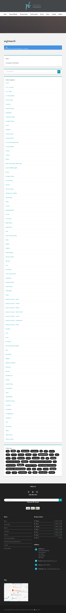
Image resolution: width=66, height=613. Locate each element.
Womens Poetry (10, 439)
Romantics (8, 367)
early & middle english (11, 168)
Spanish (8, 472)
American (8, 104)
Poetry (7, 295)
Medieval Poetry (10, 282)
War (7, 422)
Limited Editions (9, 252)
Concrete (21, 455)
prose (7, 337)
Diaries (7, 159)
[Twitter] (32, 492)
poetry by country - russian (12, 316)
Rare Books (8, 354)
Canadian (14, 454)
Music (55, 461)
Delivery (6, 534)
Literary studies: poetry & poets (13, 461)
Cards (7, 125)
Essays (7, 172)
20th (13, 451)
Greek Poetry (9, 197)
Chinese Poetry (9, 134)
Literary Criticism (10, 257)
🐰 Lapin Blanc (37, 609)
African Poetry (9, 100)
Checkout (6, 531)
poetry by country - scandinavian (14, 320)
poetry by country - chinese (13, 303)
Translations (9, 409)
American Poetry (10, 108)
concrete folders (10, 146)
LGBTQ (7, 244)
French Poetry (9, 180)
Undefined (8, 418)
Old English (9, 291)
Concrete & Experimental (12, 142)
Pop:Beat (8, 329)
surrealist (14, 472)
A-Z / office (9, 91)
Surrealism (8, 405)
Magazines (8, 278)
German (8, 458)
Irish (43, 458)
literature (8, 261)
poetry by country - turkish (12, 324)
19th (8, 451)
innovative (36, 458)
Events (42, 14)
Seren (7, 392)
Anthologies (9, 112)
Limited (53, 458)
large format (9, 227)
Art (41, 451)
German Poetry (9, 189)
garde (57, 454)
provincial (8, 341)
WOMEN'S (43, 472)
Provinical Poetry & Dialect (12, 346)
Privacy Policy (7, 548)
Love (7, 265)
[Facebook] (28, 492)
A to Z (7, 83)
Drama (34, 454)
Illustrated (21, 458)
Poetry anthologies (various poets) (47, 465)
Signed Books (9, 397)
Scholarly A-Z (9, 375)
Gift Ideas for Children (11, 193)
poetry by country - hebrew (13, 307)
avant (8, 454)
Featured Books (13, 14)
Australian (52, 451)
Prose (28, 469)
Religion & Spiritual (10, 363)
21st (18, 451)
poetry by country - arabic (12, 299)
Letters (7, 240)
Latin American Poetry (11, 235)
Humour (8, 206)
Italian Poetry (9, 223)
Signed (52, 469)
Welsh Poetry (9, 435)
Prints (7, 333)
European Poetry (10, 176)
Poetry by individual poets (16, 469)
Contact (54, 14)
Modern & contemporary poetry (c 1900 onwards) (40, 461)
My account (7, 524)
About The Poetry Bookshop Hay (12, 541)
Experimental (43, 455)
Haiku (7, 202)
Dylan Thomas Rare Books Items (14, 163)
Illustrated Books (10, 210)
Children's (8, 129)
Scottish (7, 380)
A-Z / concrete (10, 87)
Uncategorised (9, 413)
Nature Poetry (9, 286)
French (51, 454)
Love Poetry (9, 269)
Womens (51, 472)
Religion (8, 358)
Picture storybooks (11, 465)
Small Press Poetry (10, 401)
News (48, 14)
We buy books (24, 14)
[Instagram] (37, 492)
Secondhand (9, 388)
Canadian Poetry (10, 121)
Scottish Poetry (9, 384)
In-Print (7, 214)
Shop (5, 14)
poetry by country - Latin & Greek (14, 312)
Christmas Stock (10, 138)
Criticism (8, 155)
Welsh (7, 430)
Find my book (34, 14)
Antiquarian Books (10, 117)
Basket (60, 14)
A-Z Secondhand (10, 96)
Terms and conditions (9, 538)
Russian (7, 371)
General (8, 185)
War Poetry (8, 426)
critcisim (8, 151)
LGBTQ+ (8, 248)
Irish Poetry (8, 218)
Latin (7, 231)
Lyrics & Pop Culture (11, 274)
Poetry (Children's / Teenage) (31, 465)
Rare (7, 350)
